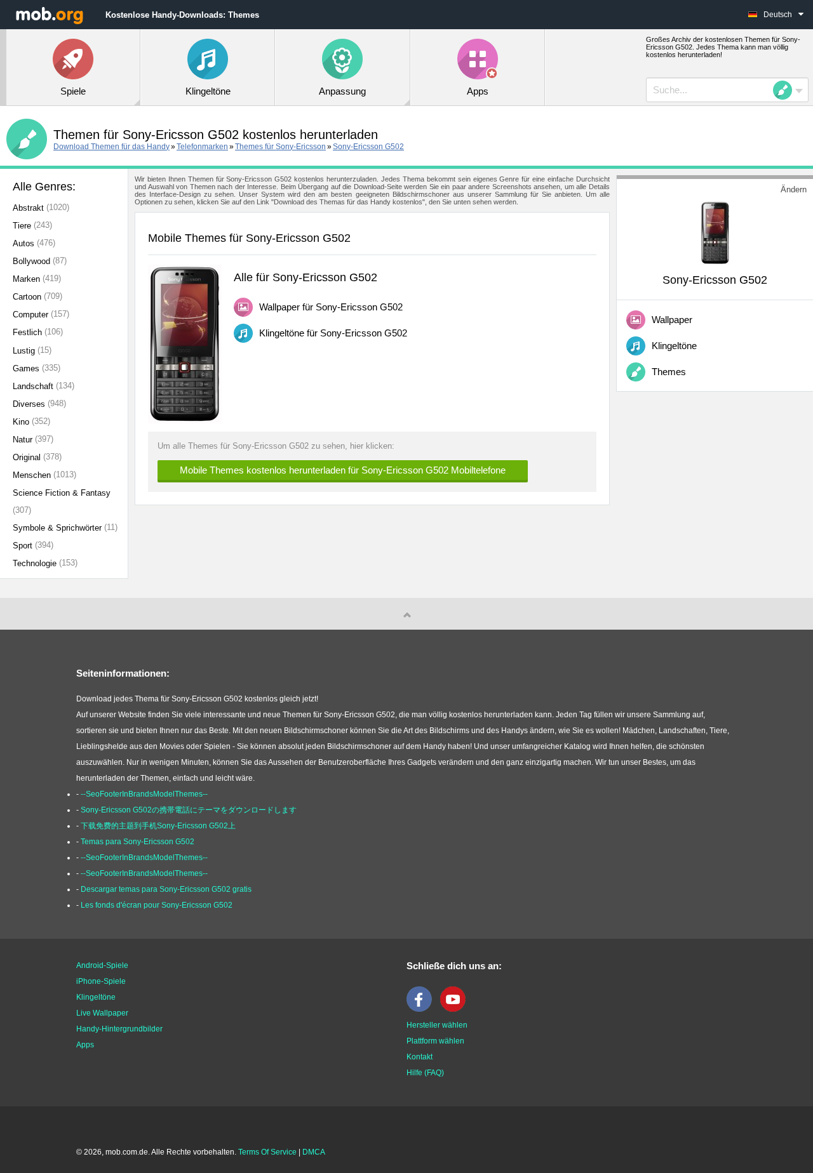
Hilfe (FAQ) (425, 1072)
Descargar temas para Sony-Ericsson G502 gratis (166, 889)
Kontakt (419, 1056)
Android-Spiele (102, 965)
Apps (85, 1044)
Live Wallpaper (102, 1013)
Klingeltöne (96, 997)
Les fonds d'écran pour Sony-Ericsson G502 (156, 905)
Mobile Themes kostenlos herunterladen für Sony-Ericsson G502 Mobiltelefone (343, 470)
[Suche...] (786, 90)
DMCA (313, 1152)
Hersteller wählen (436, 1025)
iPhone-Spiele (101, 981)
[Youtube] (456, 1009)
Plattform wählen (435, 1041)
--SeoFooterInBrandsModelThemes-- (144, 794)
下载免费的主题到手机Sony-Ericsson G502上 (158, 825)
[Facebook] (422, 1009)
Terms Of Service (267, 1152)
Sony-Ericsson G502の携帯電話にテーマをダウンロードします (189, 809)
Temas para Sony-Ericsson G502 (137, 841)
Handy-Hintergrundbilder (119, 1028)
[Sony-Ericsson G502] (715, 232)
